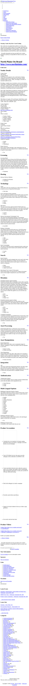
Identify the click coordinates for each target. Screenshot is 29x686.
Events (4, 15)
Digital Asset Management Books (10, 640)
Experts (4, 19)
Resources (5, 20)
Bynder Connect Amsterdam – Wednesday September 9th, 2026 (14, 596)
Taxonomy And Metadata (8, 669)
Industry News (6, 653)
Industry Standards (7, 655)
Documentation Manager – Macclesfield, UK (10, 606)
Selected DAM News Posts (9, 572)
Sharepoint (5, 664)
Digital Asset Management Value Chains (11, 642)
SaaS (4, 662)
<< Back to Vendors (5, 40)
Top (27, 70)
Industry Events (6, 652)
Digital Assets (6, 644)
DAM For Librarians (7, 629)
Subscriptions (6, 14)
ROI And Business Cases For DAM (11, 661)
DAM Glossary (6, 565)
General (5, 650)
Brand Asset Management (8, 623)
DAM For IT (6, 628)
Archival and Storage (7, 618)
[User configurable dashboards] (15, 435)
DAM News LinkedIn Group (9, 569)
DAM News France (10, 21)
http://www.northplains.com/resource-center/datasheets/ (12, 131)
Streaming (5, 668)
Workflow (5, 673)
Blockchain (5, 621)
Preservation (5, 658)
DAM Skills (5, 636)
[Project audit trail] (15, 513)
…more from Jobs (4, 612)
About (4, 12)
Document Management (8, 645)
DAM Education (6, 626)
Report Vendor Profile (5, 37)
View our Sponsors (5, 559)
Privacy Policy (18, 683)
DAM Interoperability (8, 633)
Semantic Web (6, 663)
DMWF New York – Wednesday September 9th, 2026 (12, 594)
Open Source (6, 656)
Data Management (7, 637)
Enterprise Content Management (10, 647)
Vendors (5, 18)
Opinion (5, 657)
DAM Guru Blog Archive (8, 576)
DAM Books (9, 26)
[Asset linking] (15, 462)
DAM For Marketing (7, 630)
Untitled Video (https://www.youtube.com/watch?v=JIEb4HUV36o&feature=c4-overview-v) (11, 531)
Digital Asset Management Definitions (11, 641)
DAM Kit (5, 635)
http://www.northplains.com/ (14, 64)
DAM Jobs (5, 634)
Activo (11, 683)
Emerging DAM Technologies (9, 646)
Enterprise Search (7, 648)
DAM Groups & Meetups (11, 31)
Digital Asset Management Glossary (13, 24)
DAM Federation (7, 574)
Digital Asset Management (9, 639)
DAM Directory (9, 28)
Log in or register (4, 554)
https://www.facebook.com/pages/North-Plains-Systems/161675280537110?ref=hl (11, 137)
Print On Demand (7, 659)
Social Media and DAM (8, 666)
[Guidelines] (15, 501)
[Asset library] (15, 489)
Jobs (4, 17)
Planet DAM (8, 29)
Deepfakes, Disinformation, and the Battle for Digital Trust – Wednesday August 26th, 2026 (13, 592)
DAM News (6, 10)
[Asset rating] (15, 449)
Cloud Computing (7, 624)
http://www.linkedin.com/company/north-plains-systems (12, 134)
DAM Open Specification (11, 23)
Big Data (5, 620)
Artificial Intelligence (7, 619)
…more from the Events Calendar (8, 599)
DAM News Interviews (11, 30)
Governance (5, 651)
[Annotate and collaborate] (15, 477)
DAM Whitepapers (10, 25)
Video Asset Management (8, 672)
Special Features (6, 13)
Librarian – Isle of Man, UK (7, 604)
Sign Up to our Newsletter (6, 581)
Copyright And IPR (7, 625)
